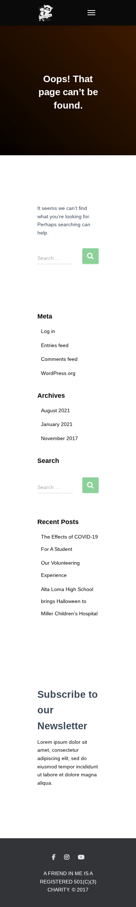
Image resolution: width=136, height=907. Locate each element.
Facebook (53, 857)
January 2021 (57, 424)
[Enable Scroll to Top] (121, 892)
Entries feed (55, 345)
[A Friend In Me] (48, 13)
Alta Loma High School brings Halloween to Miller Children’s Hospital (69, 601)
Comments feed (59, 359)
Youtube (81, 857)
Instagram (67, 857)
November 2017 (59, 438)
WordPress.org (58, 373)
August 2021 (55, 410)
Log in (48, 331)
